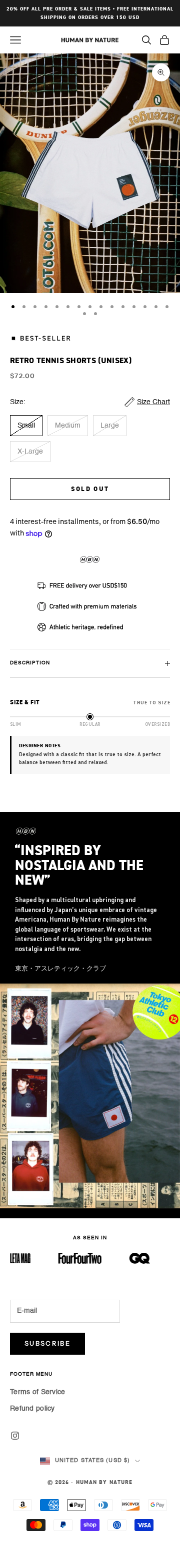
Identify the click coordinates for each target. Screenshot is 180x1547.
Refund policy (32, 1408)
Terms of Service (37, 1392)
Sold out (90, 489)
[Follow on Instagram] (15, 1436)
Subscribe (47, 1343)
